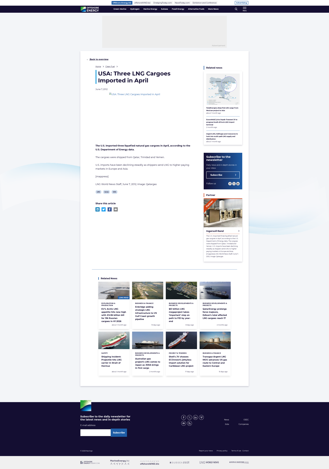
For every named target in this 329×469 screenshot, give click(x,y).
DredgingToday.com (162, 3)
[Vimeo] (201, 417)
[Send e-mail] (183, 423)
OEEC (246, 420)
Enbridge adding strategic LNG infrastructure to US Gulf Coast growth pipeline (146, 313)
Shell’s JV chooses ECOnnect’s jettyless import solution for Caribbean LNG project (181, 361)
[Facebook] (230, 183)
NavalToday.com (182, 3)
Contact (245, 451)
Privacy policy (222, 451)
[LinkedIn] (238, 183)
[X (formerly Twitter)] (189, 417)
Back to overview (98, 59)
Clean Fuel (110, 66)
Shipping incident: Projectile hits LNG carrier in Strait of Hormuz (111, 361)
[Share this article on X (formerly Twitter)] (104, 209)
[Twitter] (234, 183)
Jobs (227, 424)
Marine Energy (150, 9)
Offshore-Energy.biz (122, 3)
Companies (244, 424)
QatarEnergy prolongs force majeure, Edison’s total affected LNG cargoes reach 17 (215, 313)
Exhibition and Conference (204, 3)
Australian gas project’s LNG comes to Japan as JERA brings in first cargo (147, 363)
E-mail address (87, 425)
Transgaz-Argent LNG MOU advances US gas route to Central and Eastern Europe (215, 361)
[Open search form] (236, 9)
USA (115, 192)
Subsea (164, 9)
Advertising (241, 3)
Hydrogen (135, 9)
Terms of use (236, 451)
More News (213, 9)
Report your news (206, 451)
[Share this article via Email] (116, 209)
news (106, 192)
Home (98, 66)
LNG (99, 192)
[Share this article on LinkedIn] (97, 209)
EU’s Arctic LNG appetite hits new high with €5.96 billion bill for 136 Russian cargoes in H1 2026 (113, 315)
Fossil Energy (178, 9)
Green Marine (119, 9)
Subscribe (216, 175)
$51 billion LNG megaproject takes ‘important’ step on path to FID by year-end (179, 315)
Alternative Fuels (196, 9)
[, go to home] (90, 9)
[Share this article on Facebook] (110, 209)
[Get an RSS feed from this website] (189, 423)
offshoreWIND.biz (142, 3)
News (226, 420)
